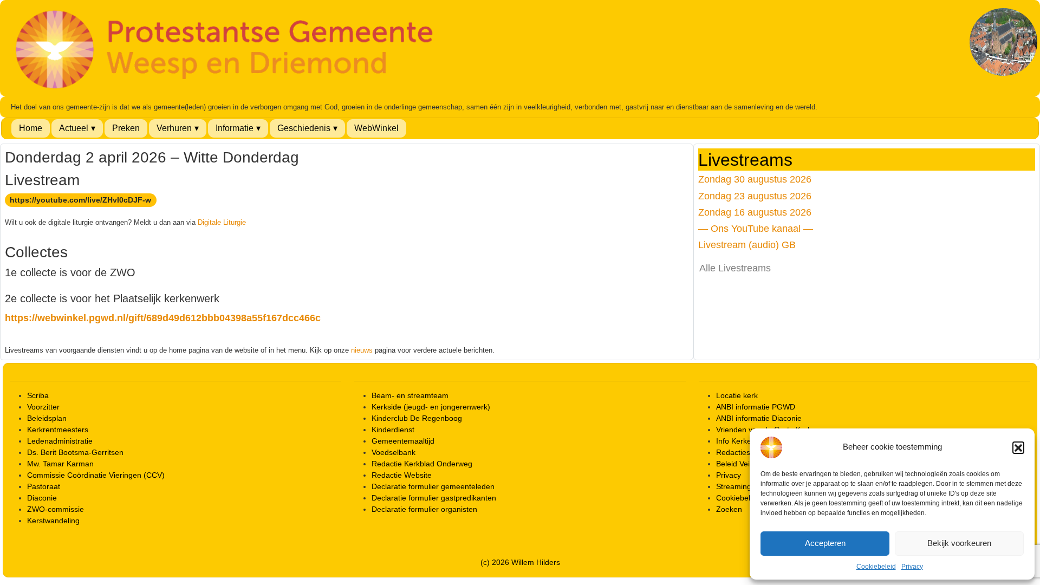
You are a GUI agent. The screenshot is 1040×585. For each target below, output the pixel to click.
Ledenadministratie (60, 441)
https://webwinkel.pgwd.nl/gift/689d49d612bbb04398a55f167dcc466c (163, 318)
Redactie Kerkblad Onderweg (422, 463)
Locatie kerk (737, 395)
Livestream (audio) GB (747, 244)
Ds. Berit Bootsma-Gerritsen (75, 452)
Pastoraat (43, 486)
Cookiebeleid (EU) (747, 497)
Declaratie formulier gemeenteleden (433, 486)
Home (30, 128)
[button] (1018, 447)
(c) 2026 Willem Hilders (520, 562)
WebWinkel (376, 128)
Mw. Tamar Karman (60, 463)
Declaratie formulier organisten (424, 509)
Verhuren (174, 128)
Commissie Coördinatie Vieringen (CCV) (96, 475)
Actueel (73, 128)
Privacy (912, 566)
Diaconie (42, 497)
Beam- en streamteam (410, 395)
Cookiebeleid (876, 566)
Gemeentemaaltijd (403, 441)
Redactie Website (402, 475)
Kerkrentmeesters (57, 429)
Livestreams (745, 160)
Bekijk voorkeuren (959, 543)
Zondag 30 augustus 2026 (754, 179)
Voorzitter (43, 406)
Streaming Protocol (749, 486)
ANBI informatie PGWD (755, 406)
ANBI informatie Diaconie (759, 418)
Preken (126, 128)
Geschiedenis (303, 128)
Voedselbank (393, 452)
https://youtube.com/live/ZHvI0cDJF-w (80, 200)
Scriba (38, 395)
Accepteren (825, 543)
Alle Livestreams (735, 268)
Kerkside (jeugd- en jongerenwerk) (431, 406)
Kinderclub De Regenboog (417, 418)
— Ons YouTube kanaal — (755, 228)
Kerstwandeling (53, 520)
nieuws (362, 350)
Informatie (234, 128)
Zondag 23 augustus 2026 (754, 196)
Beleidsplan (47, 418)
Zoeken (729, 509)
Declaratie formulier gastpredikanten (434, 497)
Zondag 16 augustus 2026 (754, 212)
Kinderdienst (393, 429)
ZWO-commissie (55, 509)
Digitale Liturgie (222, 222)
